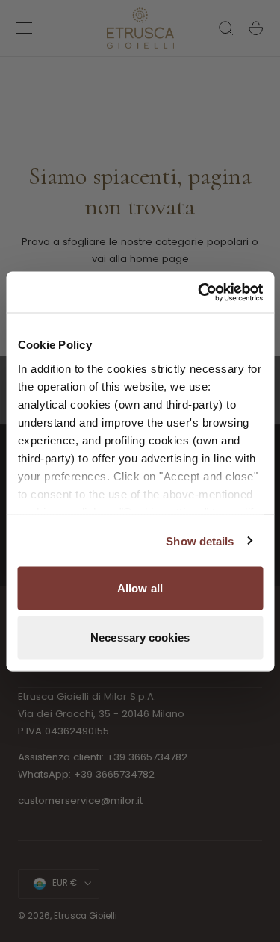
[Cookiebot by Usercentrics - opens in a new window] (199, 292)
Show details (200, 540)
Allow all (140, 588)
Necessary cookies (140, 636)
